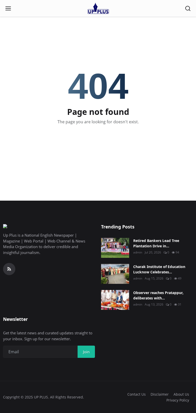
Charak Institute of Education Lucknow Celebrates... (159, 269)
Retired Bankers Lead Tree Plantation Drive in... (156, 243)
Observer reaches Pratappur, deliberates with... (158, 295)
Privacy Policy (177, 400)
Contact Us (136, 394)
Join (86, 351)
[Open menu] (8, 8)
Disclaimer (160, 394)
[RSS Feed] (9, 269)
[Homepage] (98, 8)
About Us (181, 394)
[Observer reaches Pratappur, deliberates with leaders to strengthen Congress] (115, 300)
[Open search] (188, 8)
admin (137, 252)
